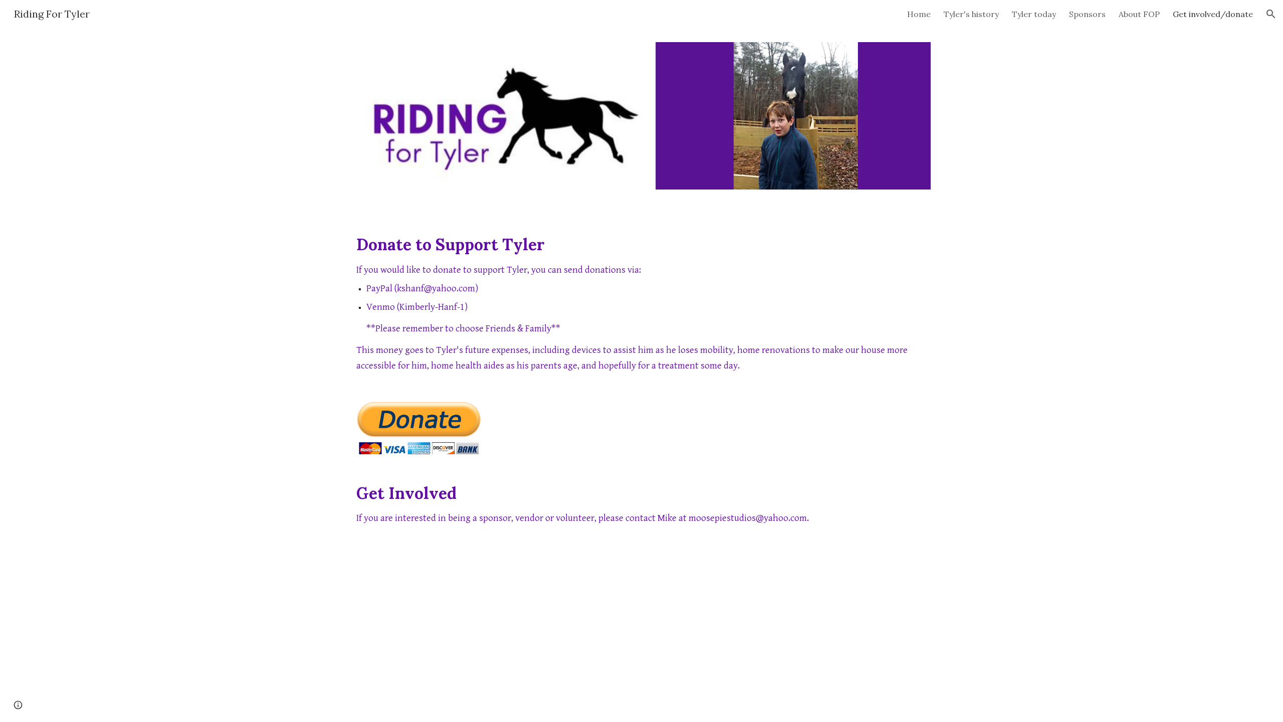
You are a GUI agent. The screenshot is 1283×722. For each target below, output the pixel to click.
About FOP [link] (1139, 14)
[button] (1271, 14)
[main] (641, 304)
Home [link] (919, 14)
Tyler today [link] (1034, 14)
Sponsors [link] (1087, 14)
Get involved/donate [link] (1213, 14)
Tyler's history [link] (971, 14)
